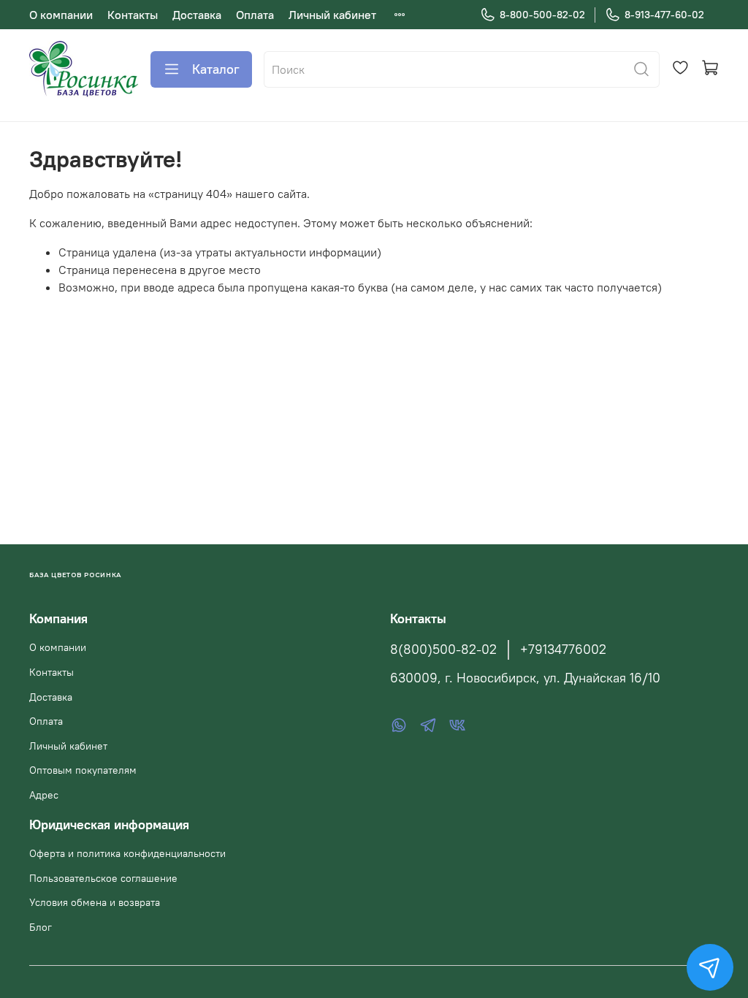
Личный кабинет (332, 14)
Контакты (132, 14)
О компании (61, 14)
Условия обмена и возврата (94, 902)
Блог (40, 927)
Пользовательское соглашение (103, 878)
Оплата (255, 14)
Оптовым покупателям (83, 770)
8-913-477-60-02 (664, 14)
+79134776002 (563, 649)
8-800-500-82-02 (542, 14)
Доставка (196, 14)
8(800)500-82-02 (443, 649)
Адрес (43, 794)
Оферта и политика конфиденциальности (127, 853)
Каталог (216, 69)
